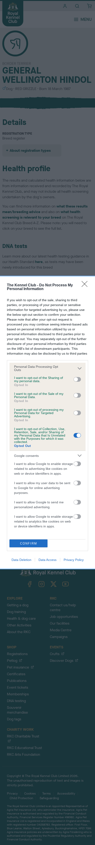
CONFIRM (28, 543)
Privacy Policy (74, 560)
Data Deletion (21, 560)
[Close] (86, 285)
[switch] (77, 379)
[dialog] (47, 422)
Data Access (47, 560)
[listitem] (47, 368)
